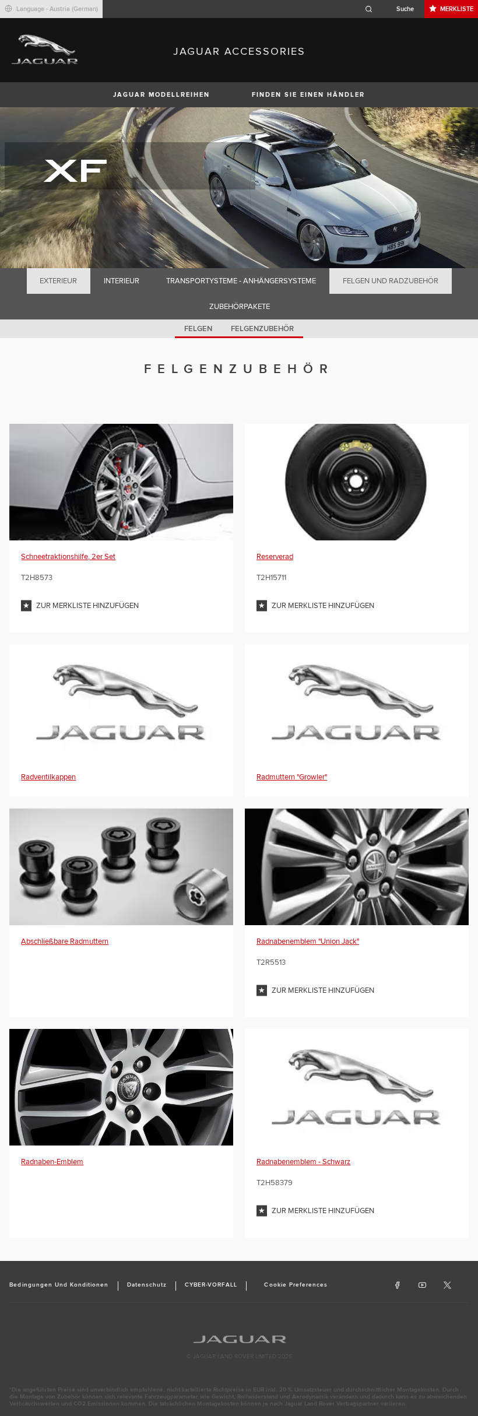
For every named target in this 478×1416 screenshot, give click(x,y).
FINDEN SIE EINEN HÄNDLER (308, 95)
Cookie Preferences (296, 1284)
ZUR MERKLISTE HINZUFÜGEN (87, 605)
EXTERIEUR (58, 281)
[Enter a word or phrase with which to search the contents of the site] (392, 9)
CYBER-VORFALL (211, 1284)
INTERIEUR (121, 281)
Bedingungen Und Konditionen (58, 1284)
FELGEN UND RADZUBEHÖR (390, 281)
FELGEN (198, 328)
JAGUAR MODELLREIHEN (161, 95)
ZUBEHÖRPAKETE (239, 306)
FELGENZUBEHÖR (262, 328)
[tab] (58, 281)
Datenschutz (147, 1284)
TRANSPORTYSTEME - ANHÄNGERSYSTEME (241, 281)
